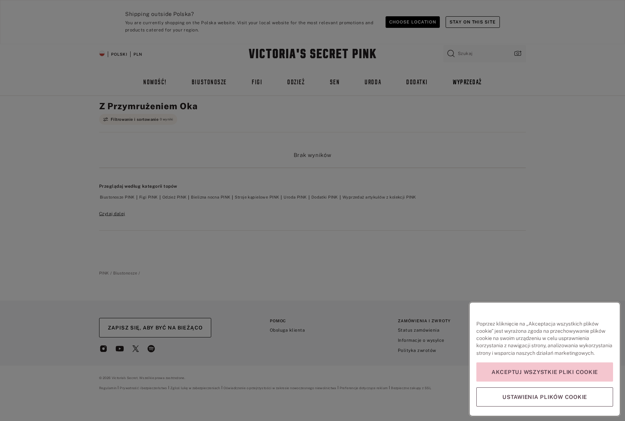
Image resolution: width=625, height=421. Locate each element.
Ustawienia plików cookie (544, 397)
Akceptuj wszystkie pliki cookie (545, 372)
